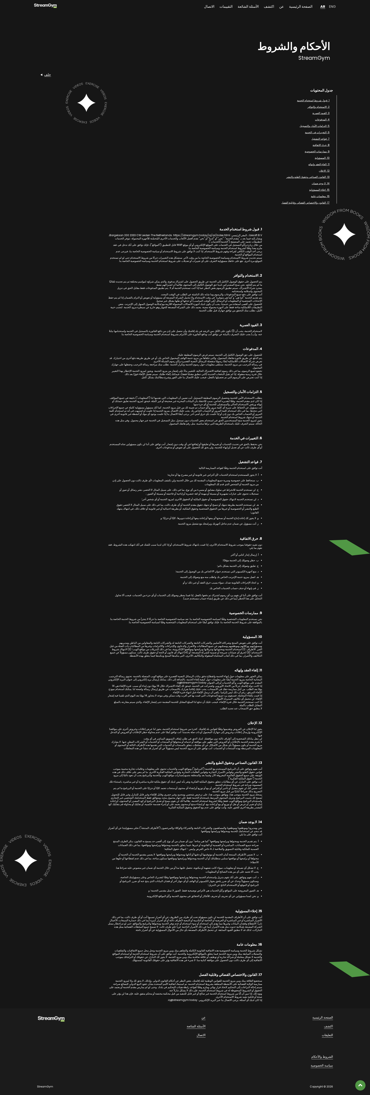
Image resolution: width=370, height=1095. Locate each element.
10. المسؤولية (322, 158)
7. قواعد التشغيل (320, 139)
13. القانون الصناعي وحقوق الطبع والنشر (308, 177)
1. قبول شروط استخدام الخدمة (313, 100)
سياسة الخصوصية (322, 1065)
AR (322, 6)
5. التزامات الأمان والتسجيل (315, 126)
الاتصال (209, 6)
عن (281, 6)
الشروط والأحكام (322, 1056)
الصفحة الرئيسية (300, 6)
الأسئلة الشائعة (248, 6)
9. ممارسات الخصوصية (317, 151)
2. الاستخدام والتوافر (318, 107)
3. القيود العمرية (321, 113)
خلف (47, 74)
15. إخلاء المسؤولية (319, 190)
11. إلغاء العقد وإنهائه (319, 164)
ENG (332, 6)
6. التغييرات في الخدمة (317, 132)
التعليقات (327, 1035)
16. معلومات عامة (320, 196)
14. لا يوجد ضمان (321, 183)
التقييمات (226, 6)
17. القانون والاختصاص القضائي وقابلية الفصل (305, 202)
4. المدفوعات (322, 119)
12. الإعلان (324, 170)
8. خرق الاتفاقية (321, 145)
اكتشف (269, 6)
